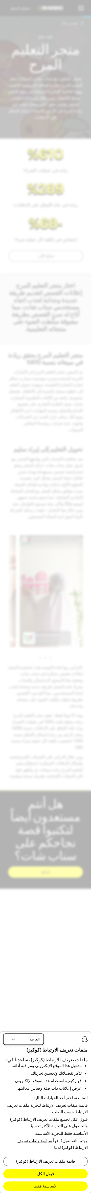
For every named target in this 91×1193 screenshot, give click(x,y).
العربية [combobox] (35, 1039)
